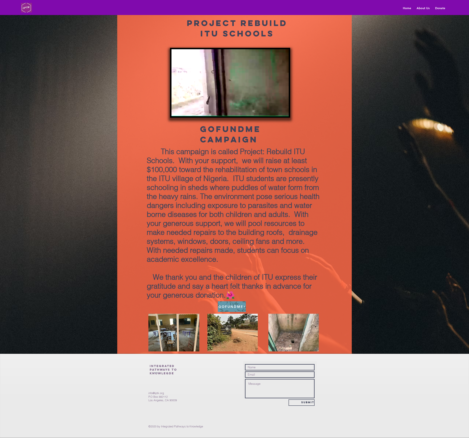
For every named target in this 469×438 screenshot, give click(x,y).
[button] (284, 112)
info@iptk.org (156, 393)
